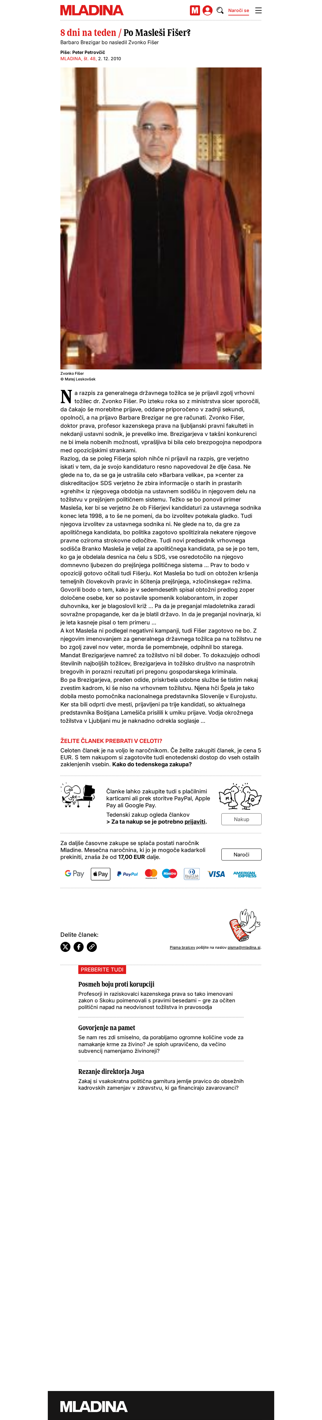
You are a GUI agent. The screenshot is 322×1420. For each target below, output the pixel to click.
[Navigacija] (258, 10)
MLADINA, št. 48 (78, 58)
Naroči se (238, 10)
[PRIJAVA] (208, 10)
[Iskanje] (220, 10)
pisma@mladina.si (244, 947)
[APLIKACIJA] (195, 10)
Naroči (241, 854)
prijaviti (195, 821)
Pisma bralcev (182, 947)
